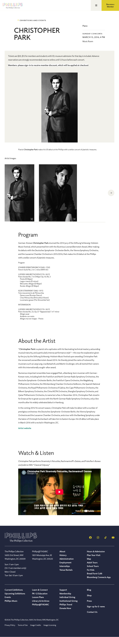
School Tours (93, 566)
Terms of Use (23, 625)
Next (111, 193)
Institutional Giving (69, 601)
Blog (89, 589)
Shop (89, 595)
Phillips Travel (66, 604)
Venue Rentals (66, 570)
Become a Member (110, 5)
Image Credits (35, 625)
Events (8, 597)
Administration (67, 558)
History (63, 555)
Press (89, 601)
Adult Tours (92, 562)
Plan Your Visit (93, 555)
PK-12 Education (39, 593)
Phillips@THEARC (40, 604)
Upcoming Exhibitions (15, 593)
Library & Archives (40, 601)
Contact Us (92, 612)
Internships (65, 566)
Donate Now (65, 608)
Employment (65, 562)
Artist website (24, 428)
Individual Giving (67, 597)
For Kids (90, 570)
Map (89, 558)
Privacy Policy (10, 625)
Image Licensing (50, 625)
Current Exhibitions (14, 589)
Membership (65, 593)
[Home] (21, 541)
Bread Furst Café (94, 573)
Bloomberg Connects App (99, 577)
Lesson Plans (38, 597)
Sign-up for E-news (96, 606)
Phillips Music (11, 601)
